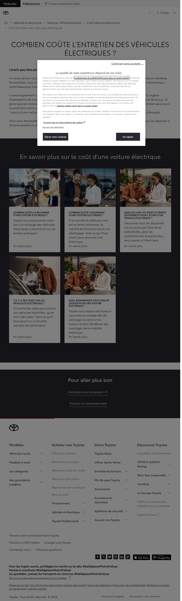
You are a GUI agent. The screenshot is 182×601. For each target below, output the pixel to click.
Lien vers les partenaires (53, 127)
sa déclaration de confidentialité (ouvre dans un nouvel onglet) (102, 77)
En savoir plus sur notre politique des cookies (63, 122)
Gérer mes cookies (55, 136)
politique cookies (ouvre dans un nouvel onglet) (77, 105)
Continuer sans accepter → (127, 63)
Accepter (128, 136)
